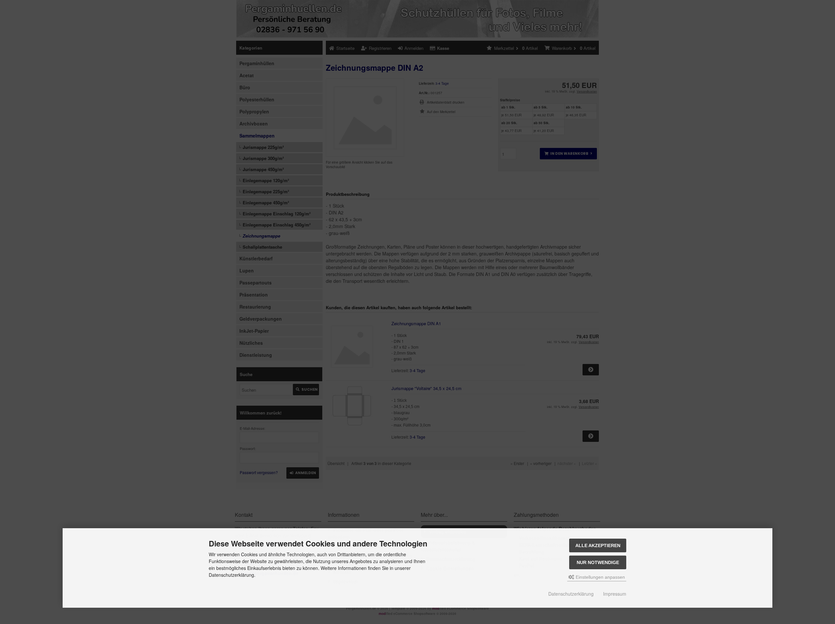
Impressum (614, 593)
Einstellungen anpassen (599, 577)
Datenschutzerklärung (571, 593)
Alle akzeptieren (597, 545)
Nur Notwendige (598, 562)
